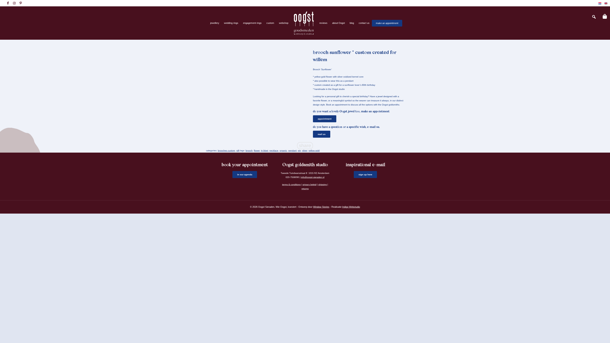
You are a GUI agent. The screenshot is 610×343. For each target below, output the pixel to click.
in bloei (264, 150)
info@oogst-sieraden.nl (312, 177)
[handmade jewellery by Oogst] (304, 23)
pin (299, 150)
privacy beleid (309, 184)
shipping (322, 184)
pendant (292, 150)
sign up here (365, 174)
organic (283, 150)
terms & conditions (291, 184)
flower (257, 150)
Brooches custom (226, 150)
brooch (249, 150)
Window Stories (321, 206)
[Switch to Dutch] (600, 3)
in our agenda (244, 174)
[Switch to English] (606, 3)
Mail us (321, 134)
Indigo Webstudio (351, 206)
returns (305, 188)
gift (237, 150)
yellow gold (314, 150)
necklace (273, 150)
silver (304, 150)
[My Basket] (605, 16)
